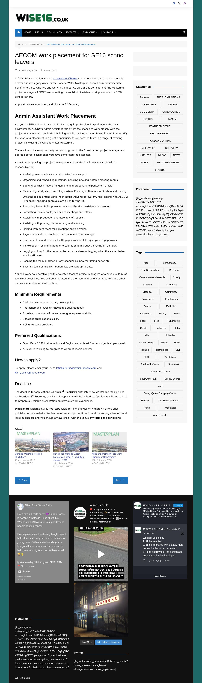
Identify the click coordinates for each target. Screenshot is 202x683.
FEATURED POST (160, 133)
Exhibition (171, 306)
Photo (26, 571)
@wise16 (176, 529)
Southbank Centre (149, 364)
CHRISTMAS (149, 104)
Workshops (170, 407)
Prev (24, 480)
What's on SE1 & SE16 (156, 529)
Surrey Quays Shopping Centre (160, 393)
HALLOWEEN (148, 148)
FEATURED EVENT (159, 126)
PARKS (144, 162)
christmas (171, 284)
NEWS (39, 32)
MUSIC (162, 155)
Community (171, 291)
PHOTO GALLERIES (168, 162)
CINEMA (173, 104)
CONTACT (107, 32)
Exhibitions (145, 313)
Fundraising (174, 320)
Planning (144, 349)
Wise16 (29, 505)
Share (22, 579)
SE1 (178, 349)
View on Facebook (24, 576)
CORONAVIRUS (171, 111)
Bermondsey (169, 262)
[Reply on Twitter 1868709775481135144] (145, 561)
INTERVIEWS (172, 148)
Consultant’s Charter (65, 78)
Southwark (173, 364)
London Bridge (146, 342)
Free (156, 320)
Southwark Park (148, 378)
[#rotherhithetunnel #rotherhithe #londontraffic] (101, 554)
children (147, 284)
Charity (176, 277)
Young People (160, 415)
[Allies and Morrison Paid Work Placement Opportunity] (109, 442)
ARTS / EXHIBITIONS (168, 97)
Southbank (170, 357)
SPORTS (160, 169)
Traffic (146, 407)
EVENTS (71, 32)
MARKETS (145, 155)
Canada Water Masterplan (152, 277)
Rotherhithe (162, 349)
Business (174, 270)
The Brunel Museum (168, 400)
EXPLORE (89, 32)
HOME (27, 32)
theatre (145, 400)
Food (143, 320)
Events (147, 306)
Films (177, 313)
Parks (177, 342)
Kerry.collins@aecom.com (30, 372)
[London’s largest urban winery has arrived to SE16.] (101, 610)
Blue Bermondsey (150, 270)
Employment (171, 299)
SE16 (146, 357)
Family (162, 313)
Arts (146, 262)
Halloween (161, 328)
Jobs (177, 328)
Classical (147, 291)
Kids (147, 335)
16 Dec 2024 (148, 533)
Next (118, 480)
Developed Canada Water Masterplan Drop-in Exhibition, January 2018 (68, 456)
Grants (143, 328)
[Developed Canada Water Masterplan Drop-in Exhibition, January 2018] (71, 442)
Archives (144, 97)
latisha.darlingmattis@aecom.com (76, 368)
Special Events (172, 378)
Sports (160, 386)
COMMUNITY (54, 32)
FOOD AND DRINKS (160, 140)
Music (164, 342)
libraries (170, 335)
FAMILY (172, 119)
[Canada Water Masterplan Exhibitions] (32, 442)
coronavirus (148, 299)
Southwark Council (160, 371)
